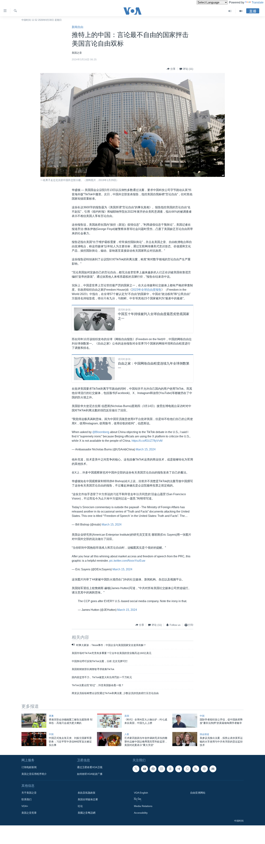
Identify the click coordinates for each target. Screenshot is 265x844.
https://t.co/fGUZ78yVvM (147, 440)
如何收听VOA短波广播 (89, 773)
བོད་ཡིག (137, 799)
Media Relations (143, 806)
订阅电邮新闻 (29, 767)
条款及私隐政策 (86, 792)
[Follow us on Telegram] (178, 768)
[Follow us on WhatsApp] (187, 768)
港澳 (51, 715)
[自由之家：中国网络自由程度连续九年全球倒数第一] (94, 368)
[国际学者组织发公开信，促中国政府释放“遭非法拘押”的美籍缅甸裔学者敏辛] (184, 721)
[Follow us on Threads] (170, 768)
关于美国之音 (29, 792)
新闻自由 (77, 27)
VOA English (141, 792)
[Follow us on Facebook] (153, 768)
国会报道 (204, 734)
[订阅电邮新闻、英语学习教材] (212, 768)
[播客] (204, 768)
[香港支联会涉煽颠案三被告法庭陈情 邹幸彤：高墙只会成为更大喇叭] (33, 721)
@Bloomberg (100, 432)
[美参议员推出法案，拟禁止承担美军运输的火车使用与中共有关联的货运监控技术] (184, 739)
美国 (126, 715)
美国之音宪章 (29, 812)
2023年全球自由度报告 (146, 289)
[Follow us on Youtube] (144, 768)
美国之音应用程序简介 (34, 773)
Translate (258, 2)
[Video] (240, 11)
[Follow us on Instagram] (161, 768)
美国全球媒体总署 (88, 799)
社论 (80, 806)
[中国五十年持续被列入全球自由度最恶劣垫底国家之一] (94, 319)
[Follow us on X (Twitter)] (135, 768)
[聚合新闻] (195, 768)
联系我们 (26, 799)
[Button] (171, 69)
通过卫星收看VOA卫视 (89, 767)
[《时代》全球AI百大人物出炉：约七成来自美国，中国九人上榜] (109, 721)
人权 (126, 734)
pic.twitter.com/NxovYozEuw (127, 560)
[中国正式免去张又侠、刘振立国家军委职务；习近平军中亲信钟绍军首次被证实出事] (33, 739)
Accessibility (141, 812)
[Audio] (229, 11)
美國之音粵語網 (86, 812)
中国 (202, 715)
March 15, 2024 (146, 449)
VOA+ (24, 806)
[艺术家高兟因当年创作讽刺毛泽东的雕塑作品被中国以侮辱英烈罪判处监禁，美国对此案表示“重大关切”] (109, 739)
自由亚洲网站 (197, 792)
